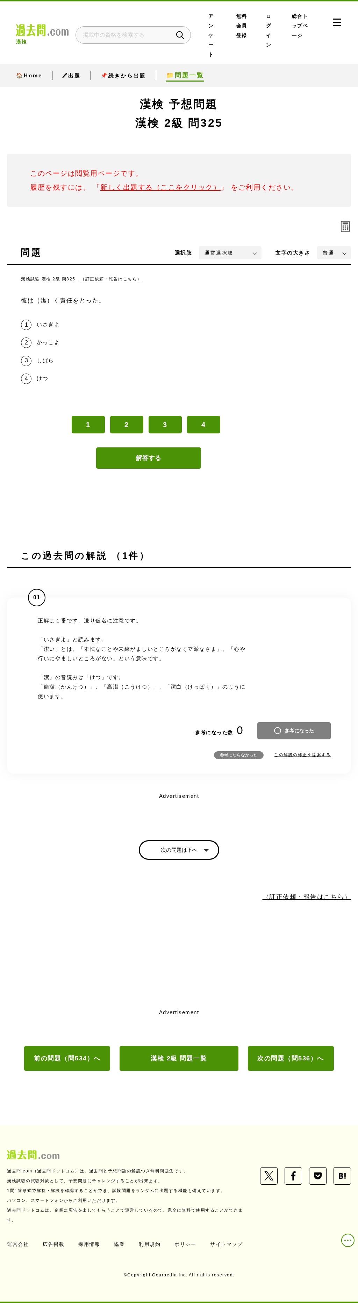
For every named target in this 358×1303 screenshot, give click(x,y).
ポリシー (185, 1244)
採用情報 (89, 1244)
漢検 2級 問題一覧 (179, 1058)
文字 (292, 253)
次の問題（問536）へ (290, 1058)
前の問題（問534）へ (67, 1058)
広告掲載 (53, 1244)
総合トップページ (300, 26)
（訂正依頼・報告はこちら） (111, 279)
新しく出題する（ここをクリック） (160, 187)
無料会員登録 (241, 26)
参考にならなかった (239, 755)
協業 (119, 1244)
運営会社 (18, 1244)
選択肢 (183, 253)
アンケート (211, 35)
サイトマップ (226, 1244)
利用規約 (149, 1244)
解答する (148, 457)
